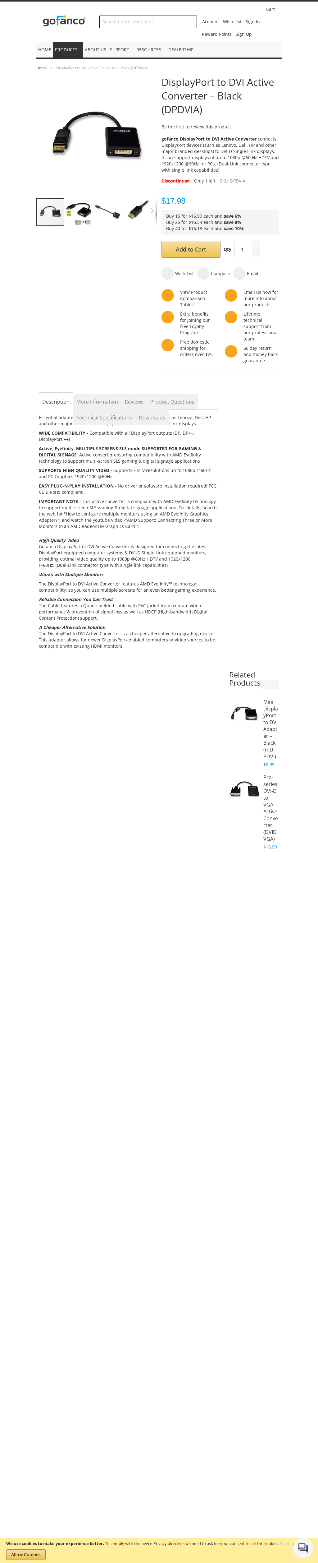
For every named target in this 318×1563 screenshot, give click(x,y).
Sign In (253, 22)
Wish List (232, 22)
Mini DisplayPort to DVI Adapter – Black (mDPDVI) (270, 729)
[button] (79, 212)
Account (210, 22)
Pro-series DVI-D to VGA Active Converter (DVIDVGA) (270, 808)
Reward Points (217, 34)
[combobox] (148, 22)
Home (41, 68)
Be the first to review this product (196, 127)
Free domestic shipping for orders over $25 (196, 348)
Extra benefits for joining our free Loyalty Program (195, 323)
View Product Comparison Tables (193, 298)
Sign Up (244, 34)
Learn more (291, 1543)
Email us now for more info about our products (260, 298)
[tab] (56, 402)
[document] (159, 1550)
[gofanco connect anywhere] (64, 21)
